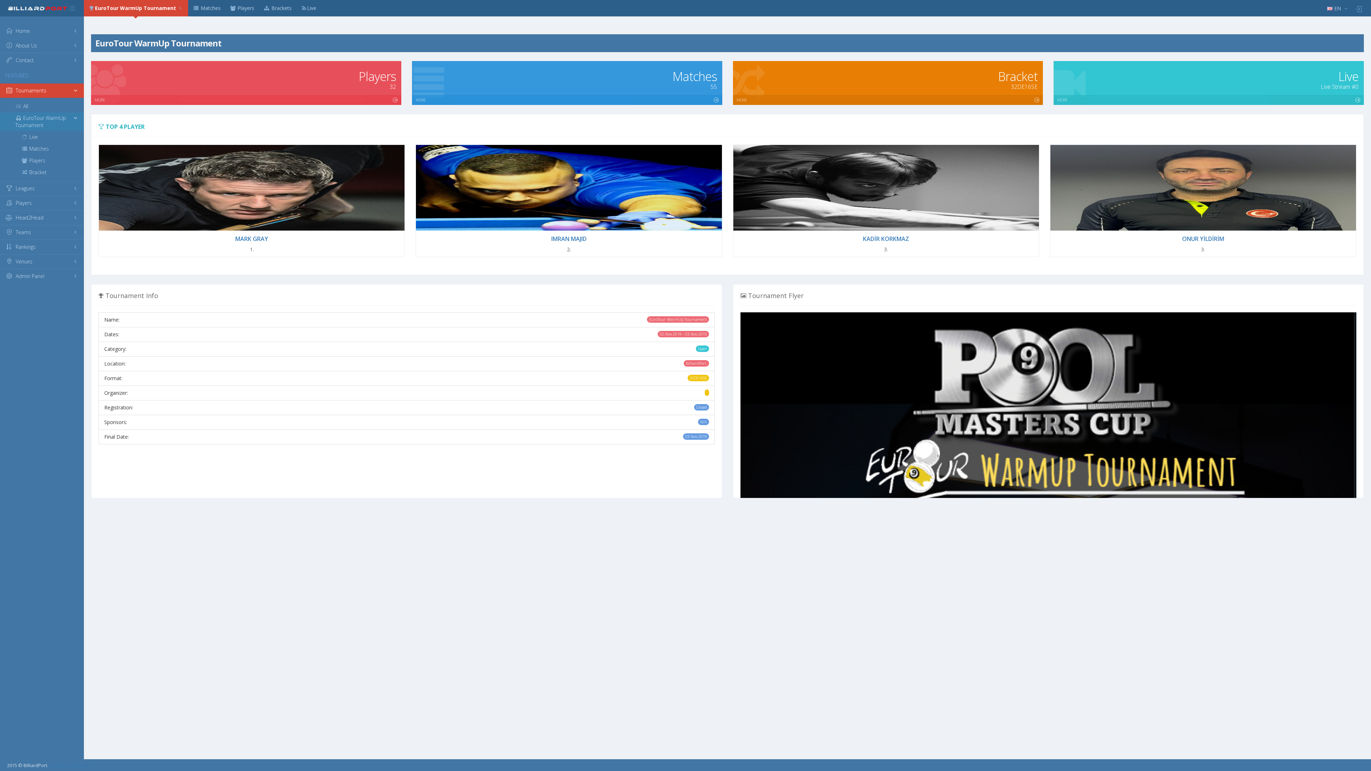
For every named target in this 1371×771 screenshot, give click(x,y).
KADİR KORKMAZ (886, 239)
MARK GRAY (251, 239)
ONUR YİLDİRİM (1203, 239)
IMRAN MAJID (569, 239)
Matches (210, 8)
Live (311, 8)
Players (245, 8)
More (100, 99)
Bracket (37, 172)
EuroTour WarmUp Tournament (136, 8)
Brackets (281, 8)
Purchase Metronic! (70, 765)
